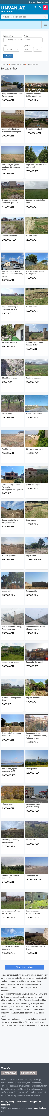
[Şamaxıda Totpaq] (36, 476)
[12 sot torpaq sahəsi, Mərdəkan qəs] (12, 831)
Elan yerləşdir (45, 7)
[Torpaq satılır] (36, 582)
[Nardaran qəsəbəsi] (12, 334)
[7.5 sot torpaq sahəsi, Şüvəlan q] (12, 938)
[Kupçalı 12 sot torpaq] (12, 653)
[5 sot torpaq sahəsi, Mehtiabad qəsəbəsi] (12, 191)
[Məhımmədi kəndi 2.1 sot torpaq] (36, 938)
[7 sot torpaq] (12, 440)
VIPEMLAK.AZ (9, 1073)
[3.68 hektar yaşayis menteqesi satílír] (12, 760)
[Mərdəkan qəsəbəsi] (36, 120)
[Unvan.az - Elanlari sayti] (13, 8)
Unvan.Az (5, 64)
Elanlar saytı (7, 11)
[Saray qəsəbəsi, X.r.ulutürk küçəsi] (36, 902)
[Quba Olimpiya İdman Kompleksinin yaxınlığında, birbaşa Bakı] (12, 476)
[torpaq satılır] (36, 547)
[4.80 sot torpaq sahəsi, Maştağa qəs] (36, 263)
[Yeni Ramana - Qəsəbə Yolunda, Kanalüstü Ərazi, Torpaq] (12, 263)
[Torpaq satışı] (12, 405)
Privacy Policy (7, 1101)
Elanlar (32, 2)
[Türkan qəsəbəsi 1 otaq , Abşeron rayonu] (12, 618)
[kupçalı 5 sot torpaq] (36, 405)
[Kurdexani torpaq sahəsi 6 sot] (12, 689)
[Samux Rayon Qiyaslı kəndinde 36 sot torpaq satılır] (12, 156)
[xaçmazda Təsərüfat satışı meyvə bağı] (36, 156)
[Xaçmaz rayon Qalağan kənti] (36, 191)
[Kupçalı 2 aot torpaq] (36, 689)
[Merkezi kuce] (36, 227)
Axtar (9, 56)
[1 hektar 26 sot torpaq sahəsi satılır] (12, 867)
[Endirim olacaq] (36, 831)
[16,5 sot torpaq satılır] (36, 440)
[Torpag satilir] (36, 760)
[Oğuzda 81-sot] (12, 796)
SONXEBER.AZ (28, 1073)
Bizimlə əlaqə (42, 2)
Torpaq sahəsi (32, 64)
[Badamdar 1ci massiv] (36, 653)
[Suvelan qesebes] (12, 547)
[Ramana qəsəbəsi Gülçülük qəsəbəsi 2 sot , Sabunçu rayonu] (36, 724)
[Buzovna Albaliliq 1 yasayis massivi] (12, 511)
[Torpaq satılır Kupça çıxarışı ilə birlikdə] (12, 298)
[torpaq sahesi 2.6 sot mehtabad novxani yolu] (12, 120)
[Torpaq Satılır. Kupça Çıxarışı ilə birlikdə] (36, 334)
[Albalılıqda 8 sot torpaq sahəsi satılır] (12, 724)
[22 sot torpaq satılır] (12, 369)
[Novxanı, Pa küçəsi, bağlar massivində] (36, 85)
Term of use (22, 1101)
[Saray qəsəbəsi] (36, 867)
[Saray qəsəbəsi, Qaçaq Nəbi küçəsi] (12, 902)
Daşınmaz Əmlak (18, 64)
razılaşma (5, 1105)
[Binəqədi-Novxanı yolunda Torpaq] (36, 796)
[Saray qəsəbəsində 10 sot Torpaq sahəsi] (12, 85)
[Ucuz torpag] (36, 511)
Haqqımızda (35, 1101)
